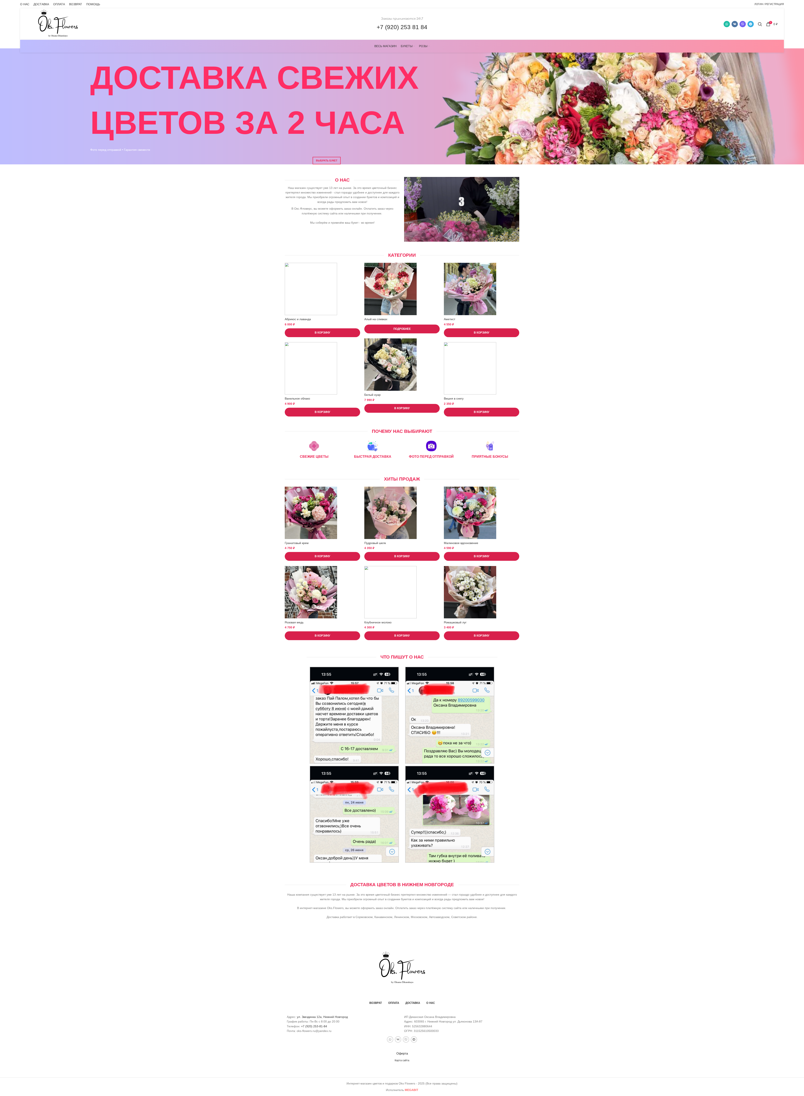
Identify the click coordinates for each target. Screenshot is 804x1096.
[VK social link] (735, 24)
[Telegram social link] (750, 24)
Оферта (402, 1053)
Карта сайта (402, 1060)
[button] (322, 332)
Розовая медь (294, 622)
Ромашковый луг (455, 622)
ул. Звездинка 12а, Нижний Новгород (322, 1017)
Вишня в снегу (454, 398)
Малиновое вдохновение (461, 543)
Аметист (449, 319)
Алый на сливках (375, 319)
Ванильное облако (297, 398)
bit (411, 1090)
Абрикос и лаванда (298, 319)
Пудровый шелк (375, 543)
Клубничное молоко (378, 622)
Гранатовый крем (297, 543)
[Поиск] (760, 24)
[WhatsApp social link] (727, 24)
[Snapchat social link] (743, 24)
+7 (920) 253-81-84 (314, 1026)
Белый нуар (372, 394)
